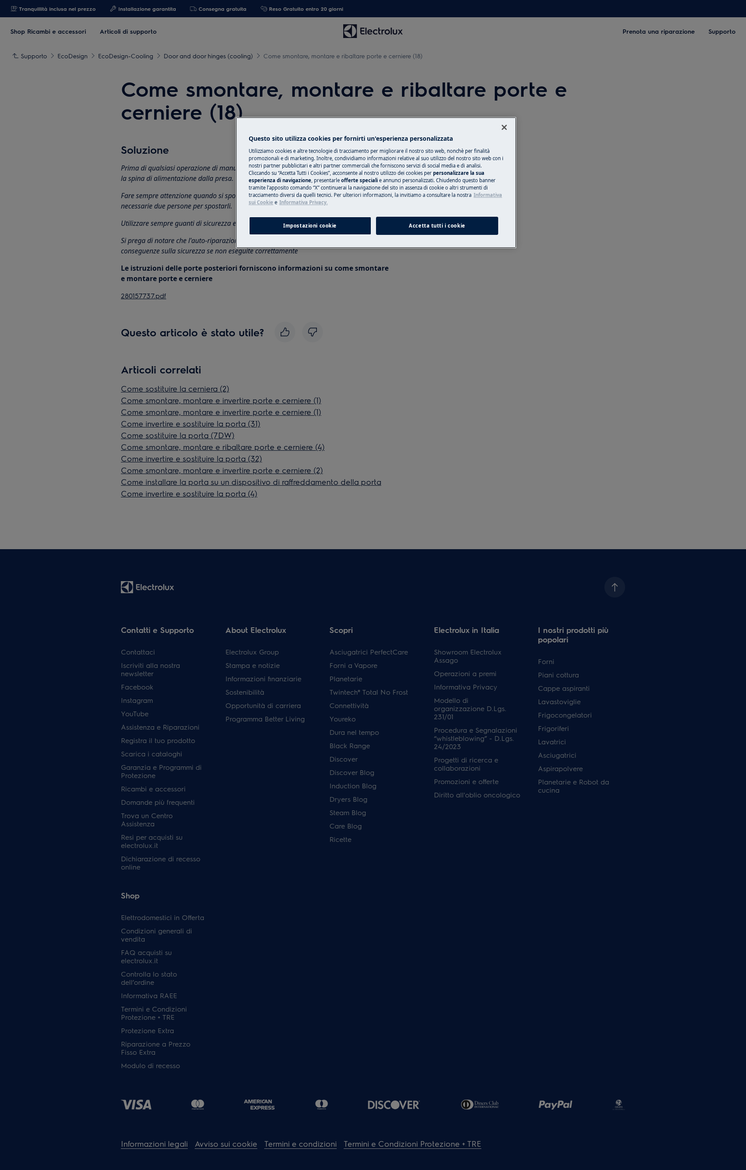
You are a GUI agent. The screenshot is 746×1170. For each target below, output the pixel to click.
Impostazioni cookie (310, 225)
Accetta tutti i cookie (437, 225)
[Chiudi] (504, 127)
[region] (376, 182)
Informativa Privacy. (303, 202)
